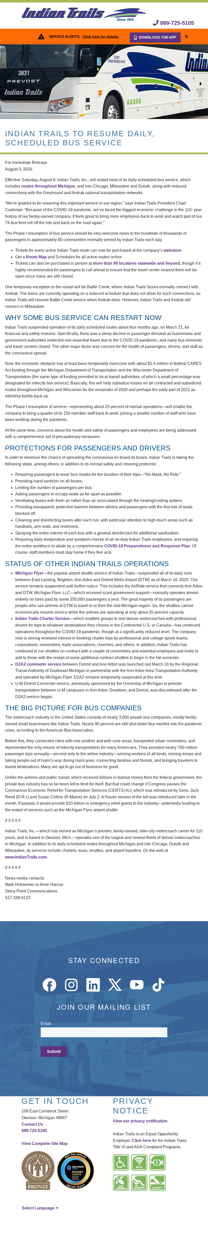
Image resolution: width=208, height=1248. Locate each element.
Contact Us (32, 1124)
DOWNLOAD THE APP (157, 37)
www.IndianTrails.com (26, 857)
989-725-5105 (176, 23)
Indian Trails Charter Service (42, 618)
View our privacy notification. (140, 1121)
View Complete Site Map (45, 1143)
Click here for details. (100, 37)
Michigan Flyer (29, 573)
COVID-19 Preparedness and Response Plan (147, 546)
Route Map (36, 257)
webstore (172, 250)
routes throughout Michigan (48, 186)
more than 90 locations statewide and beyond (136, 263)
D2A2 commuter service (38, 664)
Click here (141, 1140)
